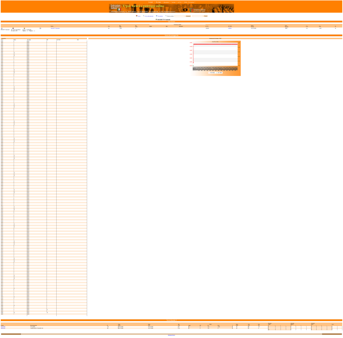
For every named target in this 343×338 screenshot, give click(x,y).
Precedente (160, 16)
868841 (230, 28)
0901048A (3, 326)
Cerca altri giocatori (149, 16)
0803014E (3, 328)
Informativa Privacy (171, 335)
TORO (185, 2)
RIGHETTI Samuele (55, 28)
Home (139, 16)
